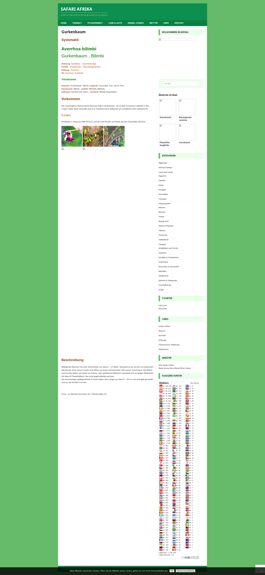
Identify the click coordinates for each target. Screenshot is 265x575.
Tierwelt (77, 23)
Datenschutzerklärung (185, 571)
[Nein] (261, 571)
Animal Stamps (136, 23)
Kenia (161, 185)
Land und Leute (166, 172)
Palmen (162, 230)
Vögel (161, 289)
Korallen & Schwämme (169, 257)
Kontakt (179, 23)
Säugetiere (163, 275)
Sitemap (162, 340)
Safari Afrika (164, 326)
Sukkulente (164, 239)
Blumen (162, 212)
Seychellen (163, 194)
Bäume (162, 207)
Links (166, 23)
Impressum (164, 349)
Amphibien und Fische (168, 248)
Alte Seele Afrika (166, 365)
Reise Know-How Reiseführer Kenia (174, 368)
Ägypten (162, 175)
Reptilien (162, 271)
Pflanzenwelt (95, 23)
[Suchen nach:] (181, 83)
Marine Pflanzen (166, 225)
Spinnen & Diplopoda (168, 280)
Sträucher (163, 235)
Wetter (153, 23)
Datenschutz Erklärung (169, 344)
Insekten (162, 252)
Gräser (161, 216)
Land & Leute (115, 23)
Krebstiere (163, 261)
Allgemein (163, 162)
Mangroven (164, 221)
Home (64, 23)
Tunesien (163, 198)
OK (172, 571)
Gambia (162, 180)
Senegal (162, 189)
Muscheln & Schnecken (169, 266)
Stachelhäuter (165, 284)
